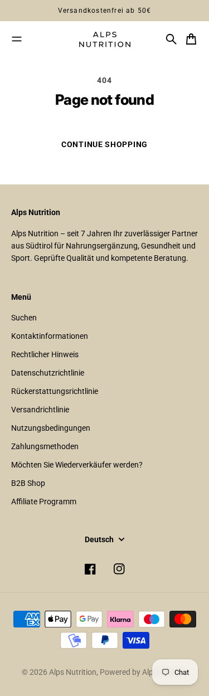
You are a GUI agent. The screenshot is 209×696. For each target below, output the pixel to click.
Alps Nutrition (72, 672)
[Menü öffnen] (16, 39)
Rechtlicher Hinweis (45, 354)
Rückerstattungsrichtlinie (54, 391)
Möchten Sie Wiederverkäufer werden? (77, 464)
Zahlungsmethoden (45, 446)
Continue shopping (104, 144)
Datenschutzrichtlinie (47, 372)
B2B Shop (28, 483)
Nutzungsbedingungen (50, 428)
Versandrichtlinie (40, 409)
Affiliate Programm (43, 501)
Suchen (24, 317)
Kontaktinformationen (49, 336)
